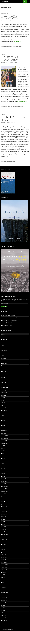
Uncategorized (4, 363)
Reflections (3, 358)
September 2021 (4, 466)
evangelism (9, 46)
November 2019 (4, 509)
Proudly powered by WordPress (7, 629)
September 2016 (4, 600)
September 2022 (4, 443)
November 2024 (4, 387)
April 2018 (3, 552)
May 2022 (3, 450)
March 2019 (3, 526)
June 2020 (3, 499)
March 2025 (3, 382)
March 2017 (3, 585)
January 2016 (3, 620)
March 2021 (3, 478)
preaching (16, 106)
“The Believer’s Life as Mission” (13, 118)
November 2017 (4, 564)
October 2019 (4, 511)
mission (15, 46)
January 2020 (3, 506)
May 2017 (3, 579)
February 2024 (4, 407)
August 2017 (3, 572)
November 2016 (4, 595)
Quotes (6, 13)
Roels (8, 161)
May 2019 (3, 521)
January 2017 (3, 590)
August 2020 (3, 493)
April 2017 (3, 582)
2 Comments (13, 122)
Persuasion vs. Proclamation (9, 58)
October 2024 (4, 390)
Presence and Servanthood (9, 17)
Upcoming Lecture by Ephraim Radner (9, 320)
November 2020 (4, 486)
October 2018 (4, 539)
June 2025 (3, 377)
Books (2, 13)
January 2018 (3, 559)
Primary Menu (28, 1)
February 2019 (4, 529)
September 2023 (4, 418)
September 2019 (4, 514)
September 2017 (4, 569)
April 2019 (3, 524)
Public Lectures (4, 350)
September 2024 (4, 392)
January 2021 (3, 483)
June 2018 (3, 547)
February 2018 (4, 557)
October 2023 (4, 415)
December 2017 (4, 562)
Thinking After (5, 1)
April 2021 (3, 476)
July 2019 (3, 519)
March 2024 (3, 405)
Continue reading (18, 41)
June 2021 (3, 471)
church (3, 46)
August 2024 (3, 395)
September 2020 (4, 491)
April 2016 (3, 612)
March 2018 (3, 554)
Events (2, 345)
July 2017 (3, 574)
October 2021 (4, 463)
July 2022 (3, 445)
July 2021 (3, 468)
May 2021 (3, 473)
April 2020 (3, 504)
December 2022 (4, 435)
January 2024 (3, 410)
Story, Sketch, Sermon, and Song (8, 315)
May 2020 (3, 501)
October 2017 (4, 567)
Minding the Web (4, 348)
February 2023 (4, 430)
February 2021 (4, 481)
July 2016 (3, 605)
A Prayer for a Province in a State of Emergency (11, 317)
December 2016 (4, 592)
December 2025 (4, 375)
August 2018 (3, 544)
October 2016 (4, 597)
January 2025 (3, 385)
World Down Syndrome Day (7, 322)
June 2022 (3, 448)
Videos (2, 365)
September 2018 (4, 542)
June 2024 (3, 397)
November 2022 (4, 438)
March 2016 (3, 615)
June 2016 (3, 607)
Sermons (3, 360)
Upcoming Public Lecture (6, 325)
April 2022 (3, 453)
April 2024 (3, 402)
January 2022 (3, 458)
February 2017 (4, 587)
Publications (3, 353)
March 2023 (3, 428)
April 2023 (3, 425)
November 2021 (4, 461)
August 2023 (3, 420)
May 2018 (3, 549)
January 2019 (3, 531)
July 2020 (3, 496)
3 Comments (14, 62)
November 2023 (4, 412)
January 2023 (3, 433)
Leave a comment (15, 20)
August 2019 (3, 516)
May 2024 (3, 400)
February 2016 (4, 617)
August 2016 (3, 602)
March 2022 (3, 455)
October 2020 (4, 488)
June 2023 (3, 423)
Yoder (20, 46)
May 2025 (3, 380)
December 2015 (4, 622)
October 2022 (4, 440)
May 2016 (3, 610)
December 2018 (4, 534)
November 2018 (4, 536)
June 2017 (3, 577)
